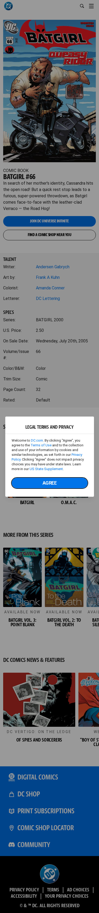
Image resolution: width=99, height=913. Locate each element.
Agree (50, 483)
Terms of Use (41, 445)
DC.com (37, 440)
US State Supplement (46, 469)
